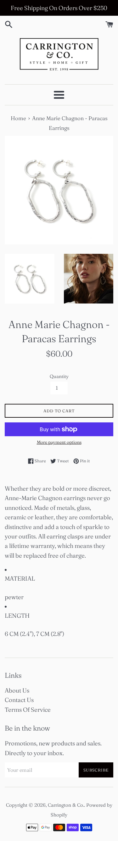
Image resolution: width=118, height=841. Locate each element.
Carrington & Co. (66, 805)
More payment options (59, 442)
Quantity (59, 376)
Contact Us (19, 700)
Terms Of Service (28, 709)
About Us (17, 690)
